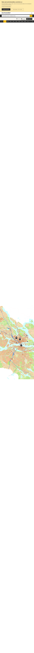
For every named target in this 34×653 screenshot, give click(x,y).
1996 (7, 21)
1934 (28, 21)
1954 (19, 21)
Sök (31, 15)
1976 (10, 21)
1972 (13, 21)
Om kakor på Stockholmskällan (6, 6)
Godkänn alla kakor (6, 9)
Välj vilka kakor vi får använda (17, 9)
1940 (25, 21)
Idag (5, 21)
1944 (22, 21)
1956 (16, 21)
